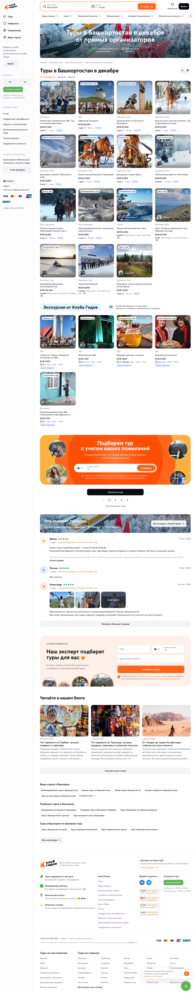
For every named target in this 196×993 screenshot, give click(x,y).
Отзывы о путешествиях (110, 895)
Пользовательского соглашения (113, 476)
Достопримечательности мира (15, 131)
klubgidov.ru (132, 942)
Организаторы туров (108, 890)
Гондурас (105, 963)
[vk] (10, 82)
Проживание (113, 16)
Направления (14, 30)
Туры (10, 16)
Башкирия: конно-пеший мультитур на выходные (134, 285)
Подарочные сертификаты (16, 119)
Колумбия (128, 963)
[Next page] (127, 500)
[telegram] (24, 82)
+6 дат (175, 182)
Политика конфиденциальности (16, 190)
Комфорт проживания (139, 16)
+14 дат (136, 294)
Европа (43, 958)
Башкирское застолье (166, 355)
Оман (149, 958)
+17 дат (58, 184)
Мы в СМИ (103, 904)
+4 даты (137, 130)
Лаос (126, 968)
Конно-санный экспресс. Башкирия (96, 174)
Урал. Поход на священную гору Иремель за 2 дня (171, 229)
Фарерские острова (180, 982)
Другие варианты (47, 368)
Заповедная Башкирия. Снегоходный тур (51, 285)
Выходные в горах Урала (129, 174)
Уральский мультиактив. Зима (131, 228)
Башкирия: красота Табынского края (55, 175)
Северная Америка (49, 972)
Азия (42, 963)
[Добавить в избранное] (71, 84)
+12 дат (60, 238)
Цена (66, 16)
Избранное (13, 23)
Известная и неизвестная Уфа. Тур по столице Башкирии (57, 122)
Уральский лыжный (88, 284)
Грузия (104, 972)
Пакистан (151, 963)
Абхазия (82, 958)
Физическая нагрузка (170, 16)
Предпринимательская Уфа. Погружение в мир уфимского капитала (55, 413)
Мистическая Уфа (87, 355)
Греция (104, 968)
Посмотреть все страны (90, 987)
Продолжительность (88, 16)
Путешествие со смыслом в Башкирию (130, 122)
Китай (126, 958)
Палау (150, 968)
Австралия (83, 963)
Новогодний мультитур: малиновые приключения (95, 229)
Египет (104, 977)
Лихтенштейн (130, 972)
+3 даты (59, 130)
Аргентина (83, 982)
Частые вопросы (11, 138)
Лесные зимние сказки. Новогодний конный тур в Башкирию (53, 229)
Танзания (174, 958)
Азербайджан (85, 972)
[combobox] (80, 468)
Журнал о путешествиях (15, 124)
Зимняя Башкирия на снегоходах (171, 174)
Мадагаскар (130, 982)
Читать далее (57, 560)
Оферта (6, 186)
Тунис (172, 963)
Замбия (104, 982)
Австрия (82, 968)
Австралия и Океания (51, 977)
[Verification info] (118, 237)
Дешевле (61, 77)
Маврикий (129, 977)
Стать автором (147, 867)
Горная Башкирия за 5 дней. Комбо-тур (77, 542)
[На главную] (10, 6)
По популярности (47, 77)
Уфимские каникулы (88, 120)
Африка (44, 968)
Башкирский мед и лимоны (130, 355)
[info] (84, 889)
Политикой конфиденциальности (131, 478)
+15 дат (173, 130)
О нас (6, 113)
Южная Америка (48, 987)
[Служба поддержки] (186, 986)
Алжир (81, 977)
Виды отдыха (14, 37)
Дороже (71, 77)
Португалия (152, 982)
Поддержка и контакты (14, 143)
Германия (105, 958)
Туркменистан (177, 968)
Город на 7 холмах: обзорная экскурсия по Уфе (54, 356)
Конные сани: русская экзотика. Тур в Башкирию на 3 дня (173, 122)
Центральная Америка (51, 982)
